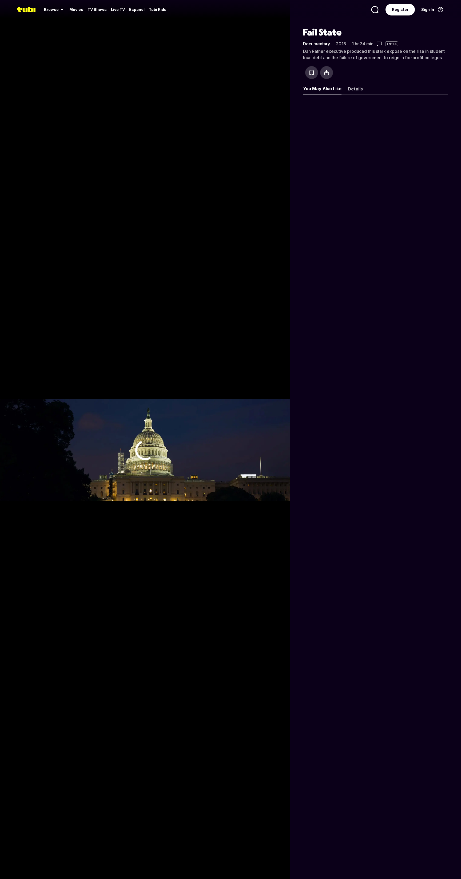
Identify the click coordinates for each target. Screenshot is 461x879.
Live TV (118, 9)
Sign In (427, 9)
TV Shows (97, 9)
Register (400, 9)
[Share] (326, 72)
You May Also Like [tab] (322, 88)
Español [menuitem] (137, 9)
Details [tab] (355, 89)
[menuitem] (54, 9)
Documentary (316, 43)
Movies (76, 9)
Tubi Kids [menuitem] (157, 9)
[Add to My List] (311, 72)
